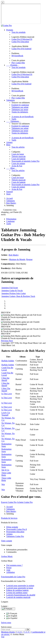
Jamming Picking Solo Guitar (13, 293)
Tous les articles (18, 147)
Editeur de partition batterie (17, 590)
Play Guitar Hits (18, 63)
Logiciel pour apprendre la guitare (20, 585)
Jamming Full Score (9, 288)
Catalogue (10, 221)
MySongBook (17, 56)
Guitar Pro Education (20, 41)
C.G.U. (19, 632)
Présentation (11, 219)
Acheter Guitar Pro (25, 502)
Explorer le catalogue (20, 105)
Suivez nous (6, 622)
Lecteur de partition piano (16, 592)
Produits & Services (9, 518)
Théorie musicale (18, 156)
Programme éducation (15, 532)
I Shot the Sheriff (5, 379)
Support (9, 191)
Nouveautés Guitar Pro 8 (16, 529)
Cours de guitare (18, 163)
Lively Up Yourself (5, 414)
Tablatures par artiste (19, 107)
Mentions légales (8, 632)
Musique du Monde (17, 259)
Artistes (9, 142)
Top (2, 637)
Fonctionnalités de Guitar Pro (13, 577)
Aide (8, 570)
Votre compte (6, 541)
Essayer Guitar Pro (9, 502)
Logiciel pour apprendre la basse (19, 588)
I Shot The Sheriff (5, 389)
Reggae (29, 259)
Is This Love (6, 394)
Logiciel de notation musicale (18, 597)
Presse (8, 567)
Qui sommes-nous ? (14, 565)
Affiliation (10, 572)
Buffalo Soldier (7, 361)
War (3, 484)
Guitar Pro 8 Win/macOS (21, 39)
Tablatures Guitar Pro (15, 536)
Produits (9, 30)
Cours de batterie (18, 159)
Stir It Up (5, 470)
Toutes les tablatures (19, 112)
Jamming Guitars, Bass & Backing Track (18, 296)
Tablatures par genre (19, 109)
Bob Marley (14, 255)
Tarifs (13, 119)
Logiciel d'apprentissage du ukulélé (20, 595)
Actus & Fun (16, 166)
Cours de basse (17, 154)
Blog (8, 145)
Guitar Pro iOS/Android (21, 49)
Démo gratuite (12, 527)
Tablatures (10, 100)
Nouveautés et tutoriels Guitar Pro (25, 161)
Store (8, 194)
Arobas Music (7, 556)
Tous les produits (18, 32)
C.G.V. (27, 632)
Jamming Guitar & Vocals (12, 290)
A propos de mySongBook (22, 116)
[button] (5, 341)
